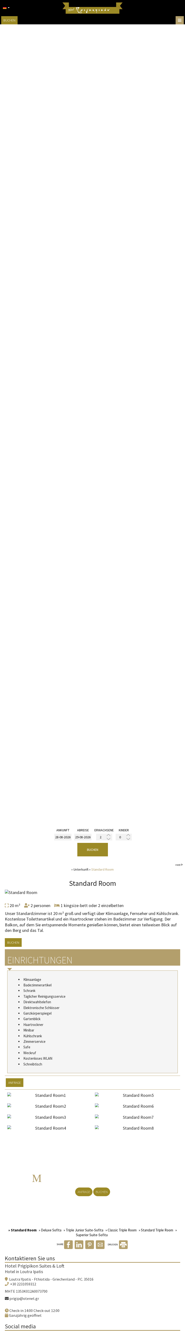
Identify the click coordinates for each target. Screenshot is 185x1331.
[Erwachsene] (104, 837)
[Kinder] (124, 837)
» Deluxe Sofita (50, 1230)
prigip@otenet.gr (24, 1298)
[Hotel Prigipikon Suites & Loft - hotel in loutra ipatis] (92, 7)
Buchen (9, 20)
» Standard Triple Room (156, 1230)
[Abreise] (82, 837)
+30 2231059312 (23, 1284)
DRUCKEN (113, 1244)
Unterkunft (80, 869)
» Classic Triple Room (121, 1230)
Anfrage (84, 1192)
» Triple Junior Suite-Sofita (83, 1230)
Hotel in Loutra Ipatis (24, 1271)
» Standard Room (22, 1230)
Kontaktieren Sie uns (30, 1258)
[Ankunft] (63, 837)
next (178, 865)
